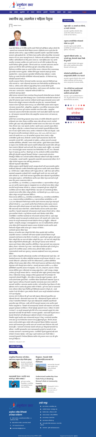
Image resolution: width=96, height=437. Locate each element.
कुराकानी (45, 12)
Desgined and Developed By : (69, 436)
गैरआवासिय (52, 12)
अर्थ (28, 12)
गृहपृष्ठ (11, 12)
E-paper (84, 12)
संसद (64, 12)
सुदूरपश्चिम (22, 12)
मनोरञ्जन (39, 12)
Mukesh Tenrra (17, 26)
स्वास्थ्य (32, 12)
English (69, 12)
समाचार (16, 12)
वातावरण (59, 12)
